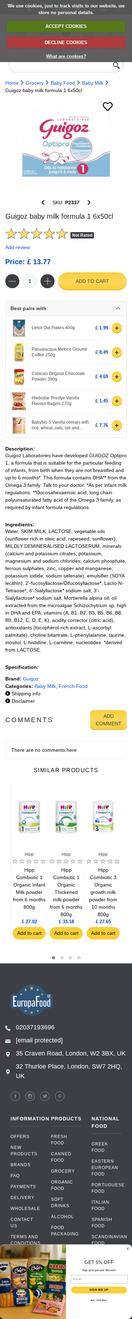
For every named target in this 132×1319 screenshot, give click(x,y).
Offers (20, 1136)
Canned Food (61, 1157)
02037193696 (35, 1027)
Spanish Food (102, 1222)
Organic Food (62, 1185)
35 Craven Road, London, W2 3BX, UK (71, 1053)
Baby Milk (45, 686)
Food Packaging (65, 1230)
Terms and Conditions (25, 1240)
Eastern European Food (105, 1167)
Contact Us (22, 1222)
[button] (53, 957)
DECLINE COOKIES (66, 42)
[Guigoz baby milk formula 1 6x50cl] (66, 143)
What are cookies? (66, 56)
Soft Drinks (60, 1202)
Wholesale (25, 1208)
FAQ (15, 1175)
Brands (21, 1164)
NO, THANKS (99, 1300)
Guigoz (31, 679)
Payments (23, 1186)
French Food (73, 686)
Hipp (29, 854)
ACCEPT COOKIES (66, 26)
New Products (24, 1150)
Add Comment (108, 719)
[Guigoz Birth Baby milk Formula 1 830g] (89, 202)
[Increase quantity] (47, 281)
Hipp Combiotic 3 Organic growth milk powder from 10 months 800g (103, 892)
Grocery (63, 1171)
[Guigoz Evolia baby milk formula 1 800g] (43, 202)
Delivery (22, 1197)
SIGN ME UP (99, 1289)
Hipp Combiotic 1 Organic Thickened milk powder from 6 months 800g (66, 892)
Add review (17, 247)
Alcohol (62, 1216)
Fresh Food (59, 1139)
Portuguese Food (106, 1188)
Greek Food (100, 1147)
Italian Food (100, 1205)
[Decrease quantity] (12, 281)
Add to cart (92, 281)
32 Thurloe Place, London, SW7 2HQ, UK (69, 1071)
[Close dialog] (127, 1248)
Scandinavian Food (106, 1240)
